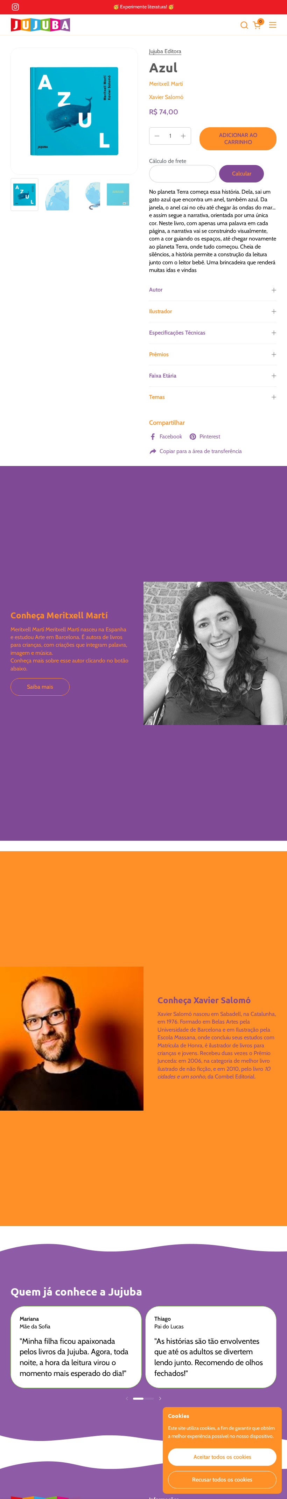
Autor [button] (155, 289)
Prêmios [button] (159, 354)
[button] (244, 25)
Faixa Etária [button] (162, 375)
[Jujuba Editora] (40, 25)
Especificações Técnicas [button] (177, 332)
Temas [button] (157, 397)
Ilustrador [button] (160, 311)
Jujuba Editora (165, 51)
